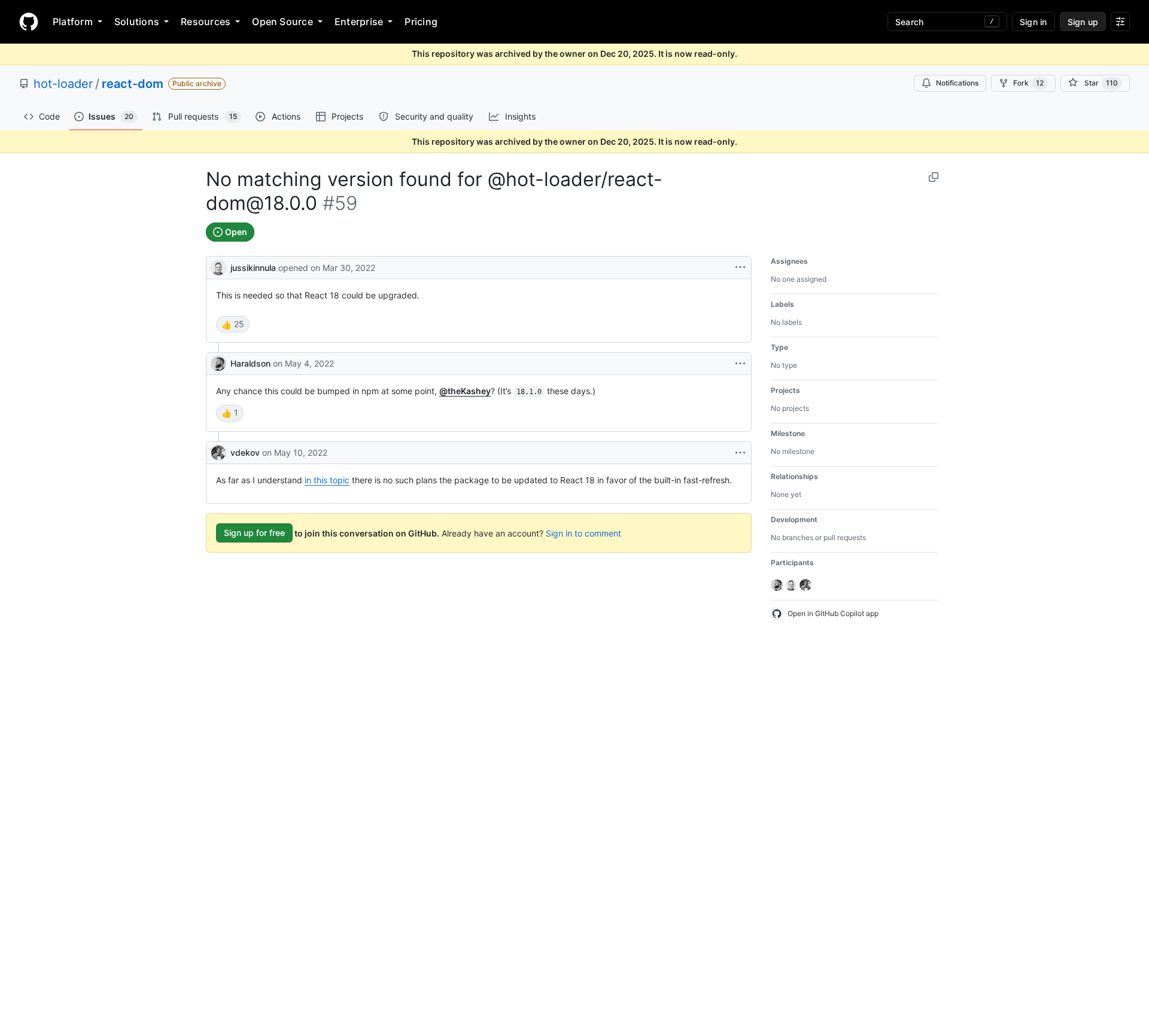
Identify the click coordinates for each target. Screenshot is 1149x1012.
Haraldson (250, 363)
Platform (73, 22)
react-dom (132, 84)
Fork (1028, 82)
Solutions (136, 22)
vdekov (245, 452)
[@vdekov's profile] (218, 453)
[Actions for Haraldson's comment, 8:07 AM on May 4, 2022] (740, 363)
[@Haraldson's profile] (218, 363)
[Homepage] (28, 21)
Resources (205, 22)
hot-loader (63, 84)
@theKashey (465, 391)
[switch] (233, 324)
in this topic (327, 480)
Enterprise (359, 22)
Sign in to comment (583, 533)
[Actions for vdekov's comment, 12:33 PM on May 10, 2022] (740, 452)
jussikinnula (253, 268)
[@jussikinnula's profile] (218, 266)
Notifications (957, 82)
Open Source (282, 22)
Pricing (421, 22)
